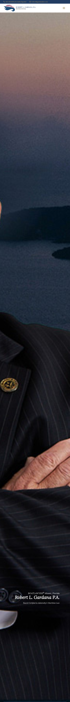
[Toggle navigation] (63, 8)
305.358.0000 (9, 2)
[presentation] (0, 295)
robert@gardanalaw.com (40, 2)
